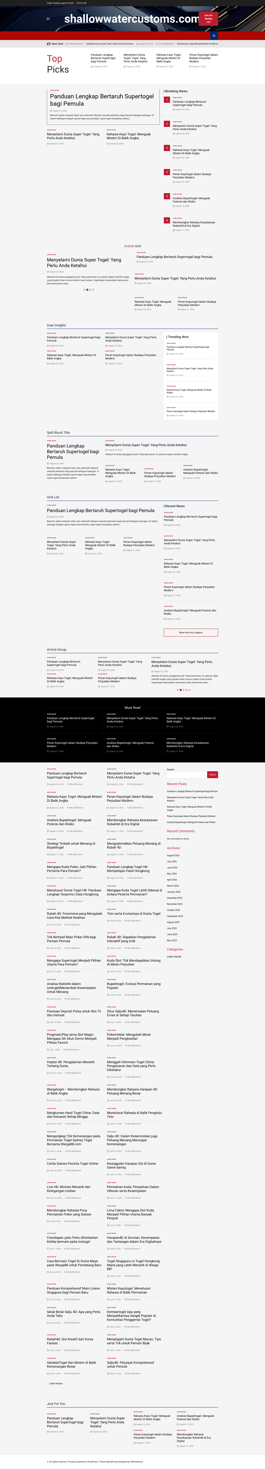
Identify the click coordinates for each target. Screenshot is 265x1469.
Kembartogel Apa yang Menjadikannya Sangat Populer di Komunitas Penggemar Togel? (131, 1316)
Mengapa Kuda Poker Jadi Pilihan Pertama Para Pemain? (71, 869)
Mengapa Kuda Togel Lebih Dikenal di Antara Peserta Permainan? (134, 892)
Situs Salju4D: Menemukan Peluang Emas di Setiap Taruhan (133, 1013)
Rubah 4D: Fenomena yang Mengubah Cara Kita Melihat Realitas (74, 916)
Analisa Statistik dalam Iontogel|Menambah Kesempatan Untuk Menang (71, 988)
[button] (216, 60)
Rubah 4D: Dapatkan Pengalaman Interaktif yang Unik (131, 939)
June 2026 (172, 867)
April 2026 (172, 879)
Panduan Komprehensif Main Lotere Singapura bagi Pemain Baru (73, 1290)
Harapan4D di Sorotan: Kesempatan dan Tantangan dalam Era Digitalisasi (134, 1240)
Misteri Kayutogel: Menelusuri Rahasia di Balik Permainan (129, 1290)
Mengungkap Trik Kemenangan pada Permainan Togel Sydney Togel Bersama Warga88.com (73, 1140)
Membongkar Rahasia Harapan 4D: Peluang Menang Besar (132, 1091)
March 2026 (173, 886)
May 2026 (172, 873)
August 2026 (173, 855)
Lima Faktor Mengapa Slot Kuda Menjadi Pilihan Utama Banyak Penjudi (130, 1214)
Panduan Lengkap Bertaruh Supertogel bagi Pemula (103, 58)
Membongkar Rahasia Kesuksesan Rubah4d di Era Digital (194, 224)
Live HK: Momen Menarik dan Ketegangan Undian (68, 1189)
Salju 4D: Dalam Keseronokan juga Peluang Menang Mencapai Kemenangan (132, 1140)
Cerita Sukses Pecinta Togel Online (72, 1164)
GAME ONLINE (54, 90)
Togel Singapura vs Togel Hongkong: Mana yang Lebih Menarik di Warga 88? (133, 1265)
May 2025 (172, 940)
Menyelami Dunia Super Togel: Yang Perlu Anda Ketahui (76, 44)
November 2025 (174, 904)
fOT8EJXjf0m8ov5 (133, 44)
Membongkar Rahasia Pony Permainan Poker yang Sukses (69, 1212)
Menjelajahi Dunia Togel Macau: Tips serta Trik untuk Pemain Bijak (134, 1341)
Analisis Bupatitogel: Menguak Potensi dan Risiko (191, 200)
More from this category (191, 632)
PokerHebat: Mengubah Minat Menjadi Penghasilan (129, 1037)
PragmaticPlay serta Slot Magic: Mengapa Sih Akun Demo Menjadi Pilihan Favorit (72, 1039)
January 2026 (174, 892)
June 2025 (172, 934)
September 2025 (175, 916)
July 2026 (172, 861)
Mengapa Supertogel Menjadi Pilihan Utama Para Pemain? (74, 962)
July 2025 (172, 928)
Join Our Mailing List (208, 18)
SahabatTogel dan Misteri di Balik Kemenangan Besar (71, 1365)
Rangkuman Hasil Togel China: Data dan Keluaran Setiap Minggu (73, 1115)
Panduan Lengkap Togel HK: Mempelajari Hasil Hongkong (128, 869)
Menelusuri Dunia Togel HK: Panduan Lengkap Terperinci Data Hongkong (74, 892)
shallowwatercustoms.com (132, 18)
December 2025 (174, 898)
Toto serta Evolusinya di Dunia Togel (134, 914)
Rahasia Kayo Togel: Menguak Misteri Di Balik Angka (166, 44)
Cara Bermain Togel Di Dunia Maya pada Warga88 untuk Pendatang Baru (74, 1263)
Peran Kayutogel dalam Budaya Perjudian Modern (203, 58)
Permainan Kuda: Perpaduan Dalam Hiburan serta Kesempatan (133, 1189)
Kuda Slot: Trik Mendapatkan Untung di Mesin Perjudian (134, 962)
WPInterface (137, 1461)
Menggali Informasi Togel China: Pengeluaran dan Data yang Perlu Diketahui (131, 1066)
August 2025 (173, 922)
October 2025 (173, 910)
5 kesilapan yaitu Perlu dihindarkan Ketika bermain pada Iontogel (72, 1240)
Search (170, 769)
